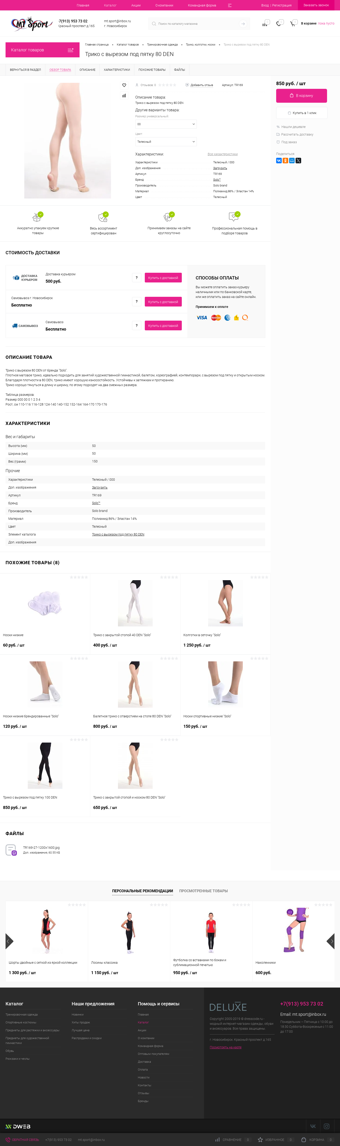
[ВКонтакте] (279, 160)
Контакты (144, 1085)
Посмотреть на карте (225, 1047)
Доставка (144, 1061)
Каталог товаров (27, 49)
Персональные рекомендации (142, 891)
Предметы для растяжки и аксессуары (32, 1030)
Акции (136, 5)
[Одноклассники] (285, 160)
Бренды (143, 1101)
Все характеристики (223, 154)
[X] (298, 160)
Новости (143, 1077)
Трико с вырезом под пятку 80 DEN (118, 534)
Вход (265, 5)
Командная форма (202, 5)
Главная (83, 5)
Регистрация (282, 5)
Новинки (77, 1014)
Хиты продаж (81, 1022)
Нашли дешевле (293, 127)
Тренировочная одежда (22, 1014)
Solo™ (217, 179)
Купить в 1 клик (304, 113)
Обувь (10, 1051)
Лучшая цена (81, 1030)
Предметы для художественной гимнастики (27, 1040)
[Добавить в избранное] (124, 85)
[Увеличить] (67, 140)
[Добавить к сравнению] (124, 95)
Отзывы (143, 1093)
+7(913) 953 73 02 (58, 1140)
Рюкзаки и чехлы (18, 1058)
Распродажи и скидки (87, 1038)
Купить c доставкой (163, 278)
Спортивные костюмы (21, 1022)
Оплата (143, 1069)
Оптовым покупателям (153, 1054)
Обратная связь (25, 1140)
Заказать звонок (316, 5)
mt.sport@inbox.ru (309, 1014)
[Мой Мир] (292, 160)
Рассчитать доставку (297, 134)
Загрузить (220, 168)
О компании (164, 5)
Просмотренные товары (203, 891)
